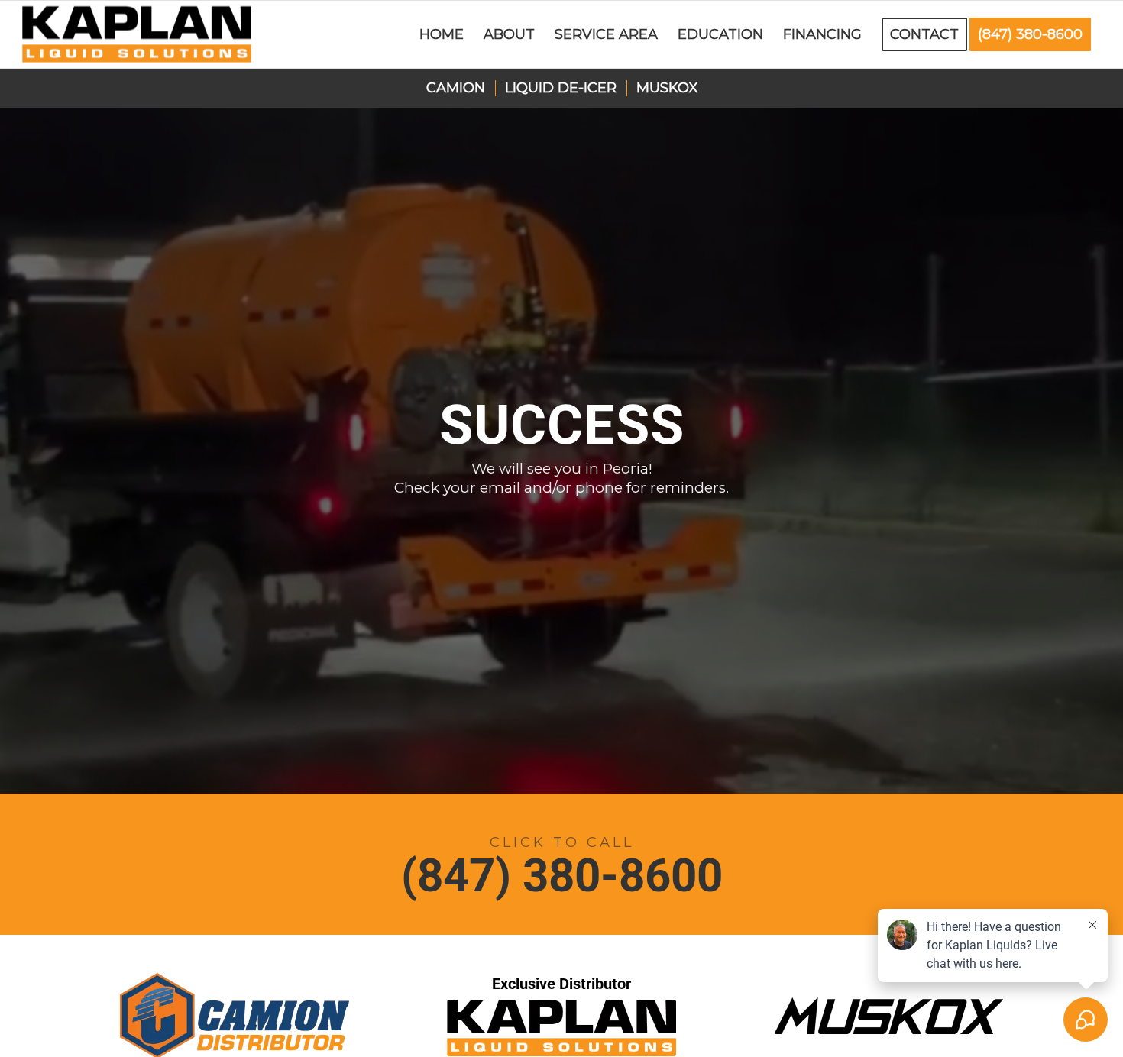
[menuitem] (441, 34)
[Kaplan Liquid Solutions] (136, 34)
